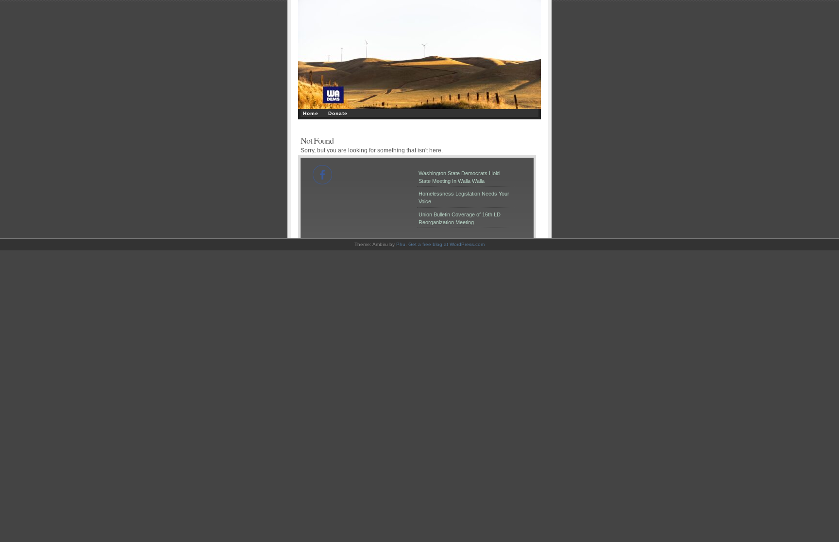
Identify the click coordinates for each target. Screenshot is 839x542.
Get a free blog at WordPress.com (446, 244)
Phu (400, 244)
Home (311, 113)
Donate (338, 113)
